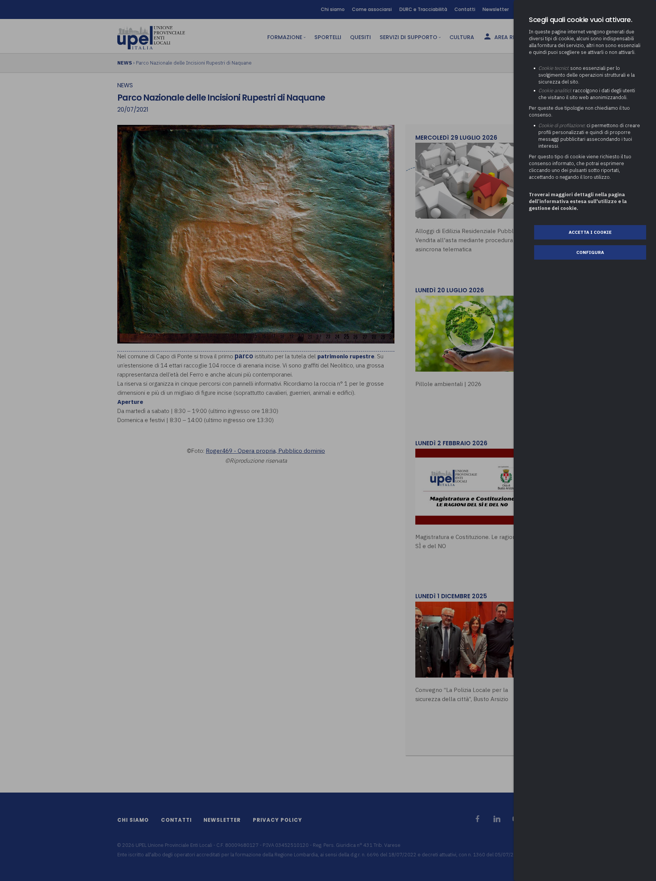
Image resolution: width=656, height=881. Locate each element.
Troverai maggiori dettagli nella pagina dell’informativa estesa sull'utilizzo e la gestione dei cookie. (578, 201)
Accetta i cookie (590, 232)
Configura (590, 252)
